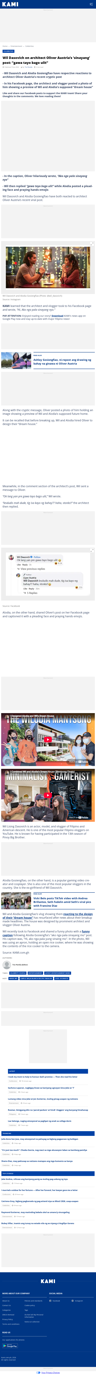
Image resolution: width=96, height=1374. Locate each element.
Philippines (12, 1114)
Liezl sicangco (61, 978)
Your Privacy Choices (50, 1372)
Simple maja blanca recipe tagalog (36, 978)
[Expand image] (92, 244)
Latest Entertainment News (57, 973)
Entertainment (16, 46)
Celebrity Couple (18, 973)
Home (5, 46)
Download (57, 315)
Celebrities (29, 46)
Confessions (13, 1081)
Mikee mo (13, 978)
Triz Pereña (28, 67)
